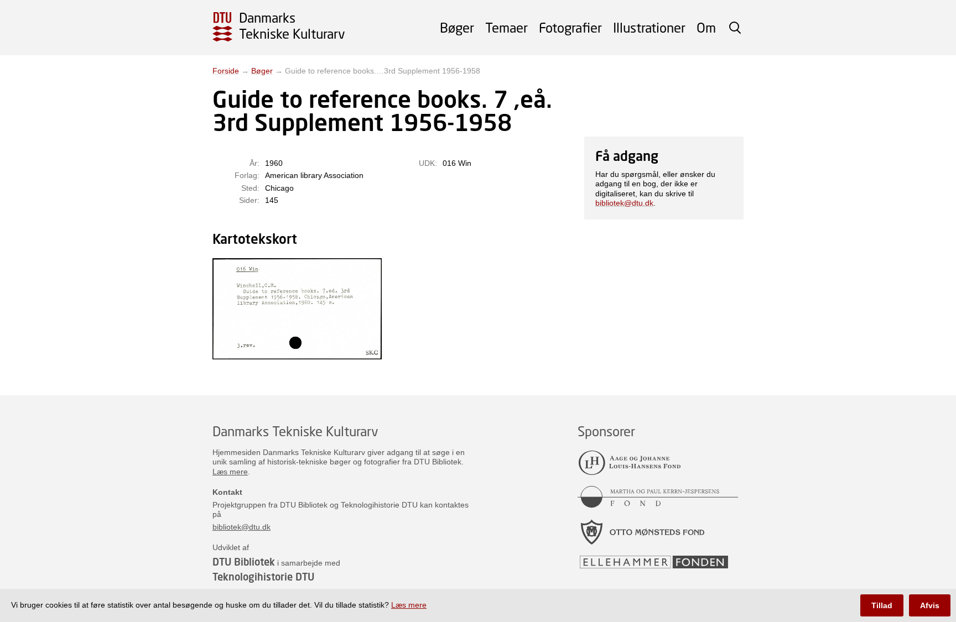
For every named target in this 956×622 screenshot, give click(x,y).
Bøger (457, 27)
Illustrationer (649, 27)
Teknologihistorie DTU (263, 577)
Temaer (506, 27)
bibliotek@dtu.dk (624, 202)
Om (706, 27)
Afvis (929, 605)
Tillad (881, 605)
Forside (225, 70)
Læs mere (230, 471)
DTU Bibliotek (243, 562)
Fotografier (570, 27)
